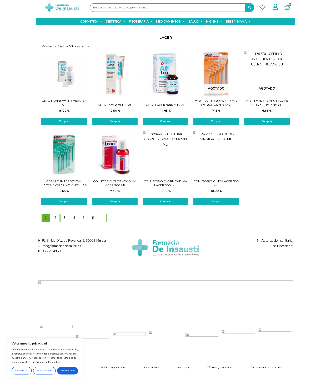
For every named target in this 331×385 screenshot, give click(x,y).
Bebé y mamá (236, 21)
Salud (193, 21)
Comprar (64, 121)
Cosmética (89, 21)
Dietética (113, 21)
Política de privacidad (113, 367)
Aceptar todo (67, 370)
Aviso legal (183, 367)
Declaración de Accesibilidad (266, 367)
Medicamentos (168, 21)
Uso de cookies (151, 367)
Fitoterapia (139, 21)
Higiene (212, 21)
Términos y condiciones (220, 367)
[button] (100, 21)
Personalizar (21, 370)
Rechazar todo (44, 370)
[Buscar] (249, 8)
